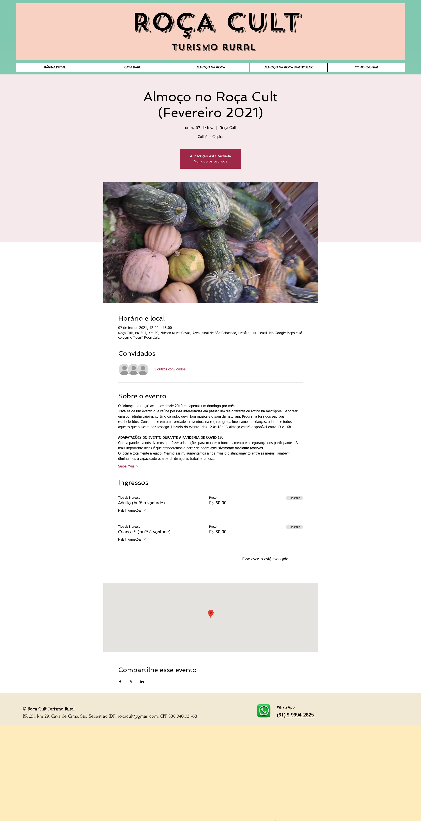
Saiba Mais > (128, 466)
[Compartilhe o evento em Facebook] (120, 681)
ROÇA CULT (215, 22)
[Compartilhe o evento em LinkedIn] (142, 681)
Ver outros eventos (210, 161)
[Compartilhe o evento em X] (131, 681)
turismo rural (213, 47)
